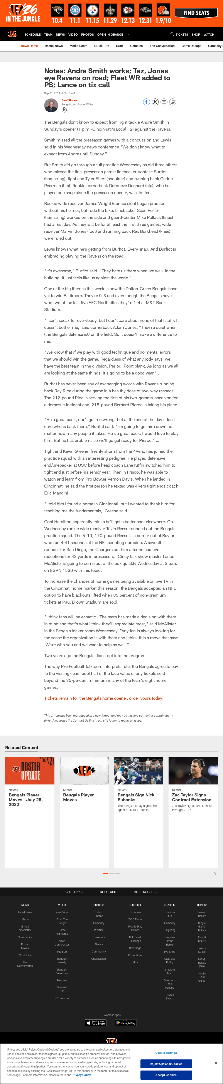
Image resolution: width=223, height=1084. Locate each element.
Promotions (135, 955)
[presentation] (216, 874)
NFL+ (135, 962)
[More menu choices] (128, 34)
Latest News (25, 912)
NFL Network (62, 998)
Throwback (98, 937)
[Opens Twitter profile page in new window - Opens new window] (64, 110)
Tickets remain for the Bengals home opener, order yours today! (104, 698)
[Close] (216, 1063)
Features (62, 980)
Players (99, 944)
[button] (106, 873)
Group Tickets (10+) (202, 962)
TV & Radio (135, 919)
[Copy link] (172, 102)
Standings (135, 947)
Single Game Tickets (202, 926)
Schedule (135, 912)
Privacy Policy (81, 1075)
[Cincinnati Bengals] (111, 1042)
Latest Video (62, 912)
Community (25, 937)
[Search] (172, 34)
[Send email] (163, 104)
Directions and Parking (170, 984)
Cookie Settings (166, 1052)
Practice (98, 929)
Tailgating (170, 929)
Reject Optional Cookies (166, 1064)
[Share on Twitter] (155, 104)
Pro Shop (169, 951)
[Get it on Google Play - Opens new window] (126, 1024)
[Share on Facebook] (146, 104)
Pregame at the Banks (170, 941)
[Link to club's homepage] (12, 34)
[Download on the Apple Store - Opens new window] (96, 1023)
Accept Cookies (166, 1075)
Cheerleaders (98, 958)
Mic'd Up (62, 951)
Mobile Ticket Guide (202, 977)
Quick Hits (25, 955)
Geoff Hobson (70, 100)
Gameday (98, 922)
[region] (111, 1063)
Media (25, 919)
